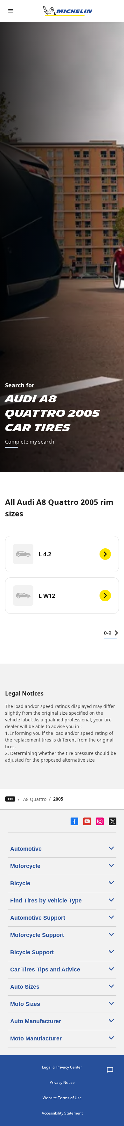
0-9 (107, 632)
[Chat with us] (110, 1070)
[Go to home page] (67, 11)
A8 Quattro (34, 799)
